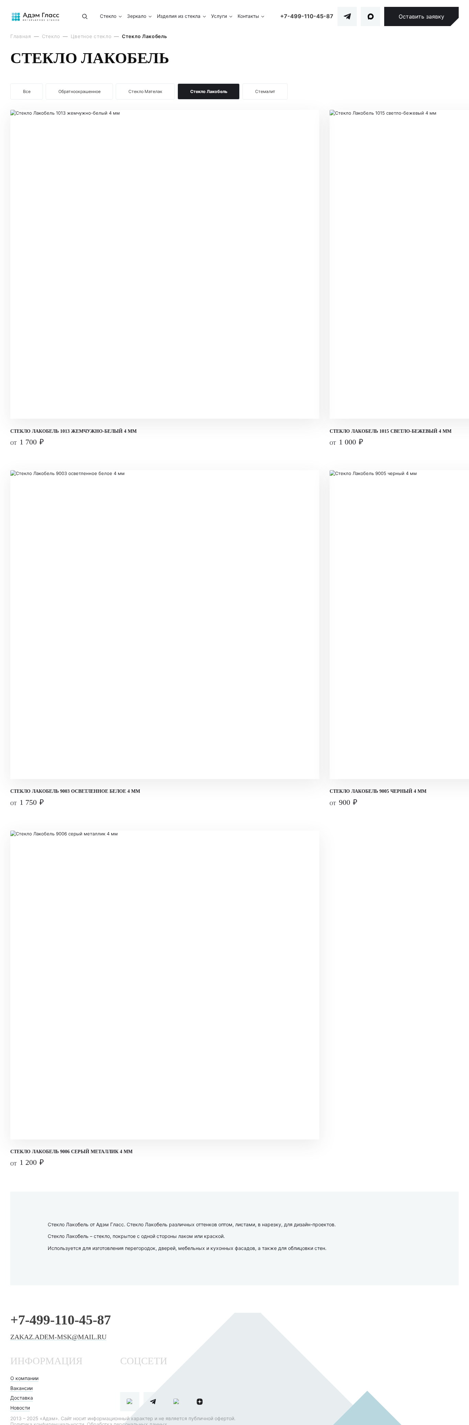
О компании (24, 1378)
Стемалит (265, 91)
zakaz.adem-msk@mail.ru (58, 1336)
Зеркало (136, 16)
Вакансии (21, 1388)
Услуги (219, 16)
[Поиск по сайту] (85, 16)
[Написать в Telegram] (347, 16)
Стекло (108, 16)
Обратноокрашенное (79, 91)
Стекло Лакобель (208, 91)
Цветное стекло (91, 36)
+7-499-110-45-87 (306, 16)
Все (27, 91)
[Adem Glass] (35, 16)
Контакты (248, 16)
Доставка (21, 1398)
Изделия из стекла (179, 16)
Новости (20, 1408)
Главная (20, 36)
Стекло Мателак (145, 91)
